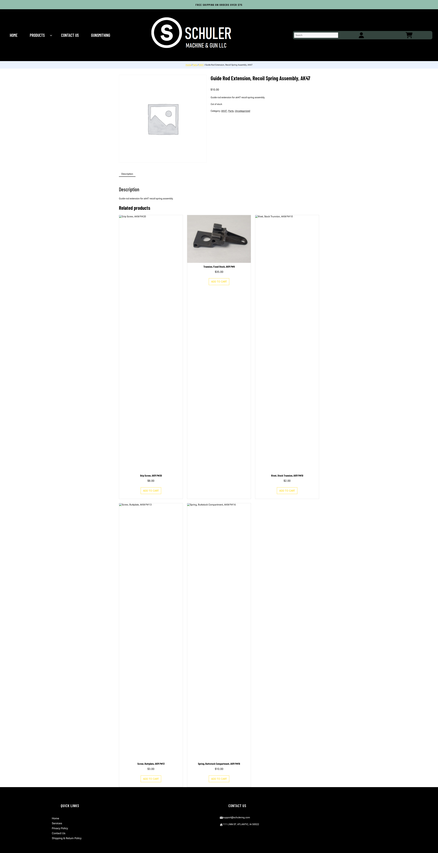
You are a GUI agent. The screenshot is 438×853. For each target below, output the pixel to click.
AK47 (201, 65)
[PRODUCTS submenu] (51, 35)
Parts (195, 65)
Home (188, 65)
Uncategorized (242, 111)
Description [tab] (127, 173)
